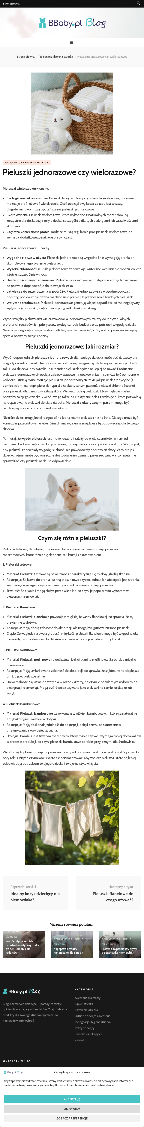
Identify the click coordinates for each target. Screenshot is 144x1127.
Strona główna (11, 3)
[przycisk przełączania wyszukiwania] (138, 3)
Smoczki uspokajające (88, 1034)
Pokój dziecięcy (84, 1028)
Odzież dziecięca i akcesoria (92, 1016)
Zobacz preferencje (72, 1118)
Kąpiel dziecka (84, 1004)
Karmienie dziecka (86, 1010)
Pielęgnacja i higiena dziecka (26, 162)
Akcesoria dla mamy (87, 998)
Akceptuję (72, 1099)
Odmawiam (72, 1109)
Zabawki (80, 1040)
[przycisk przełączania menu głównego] (72, 42)
